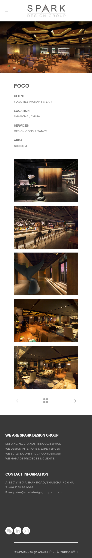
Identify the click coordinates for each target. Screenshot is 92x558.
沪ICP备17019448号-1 (63, 552)
